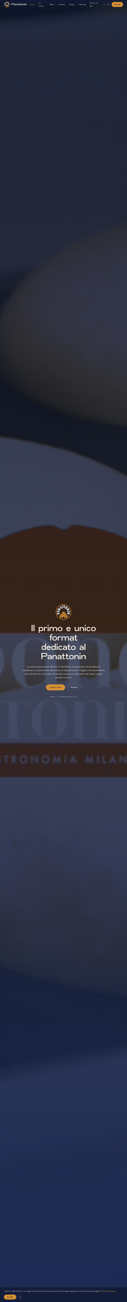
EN (109, 4)
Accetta (10, 1297)
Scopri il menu (55, 687)
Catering (82, 4)
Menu (52, 4)
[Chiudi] (20, 1297)
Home (32, 4)
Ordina (72, 4)
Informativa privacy (108, 1291)
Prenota (61, 4)
